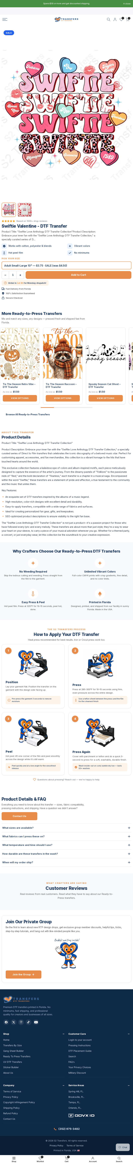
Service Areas (76, 1085)
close (7, 4)
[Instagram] (21, 1022)
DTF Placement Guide (79, 1050)
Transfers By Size (12, 1045)
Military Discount (77, 1072)
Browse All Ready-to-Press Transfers (28, 414)
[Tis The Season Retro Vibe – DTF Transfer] (20, 354)
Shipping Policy (11, 1107)
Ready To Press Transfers (16, 1056)
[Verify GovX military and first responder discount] (99, 1116)
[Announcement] (66, 3)
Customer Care (77, 1033)
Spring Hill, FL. (76, 1091)
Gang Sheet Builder (13, 1050)
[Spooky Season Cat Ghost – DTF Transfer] (105, 354)
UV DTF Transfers (12, 1061)
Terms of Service (12, 1091)
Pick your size (11, 258)
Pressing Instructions (79, 1045)
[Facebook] (6, 1022)
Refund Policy (10, 1113)
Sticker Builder (11, 1067)
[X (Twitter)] (14, 1022)
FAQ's (71, 1061)
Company (8, 1085)
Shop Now (90, 3)
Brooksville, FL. (76, 1097)
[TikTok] (28, 1022)
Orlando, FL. (74, 1107)
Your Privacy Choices (79, 1067)
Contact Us (19, 816)
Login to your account (80, 1039)
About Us (8, 1072)
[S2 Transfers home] (21, 999)
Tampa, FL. (74, 1102)
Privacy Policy (10, 1097)
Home (6, 1039)
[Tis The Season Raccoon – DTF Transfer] (63, 354)
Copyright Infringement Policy (19, 1102)
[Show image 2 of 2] (25, 210)
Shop (6, 1033)
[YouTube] (36, 1022)
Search (72, 1056)
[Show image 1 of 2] (9, 210)
